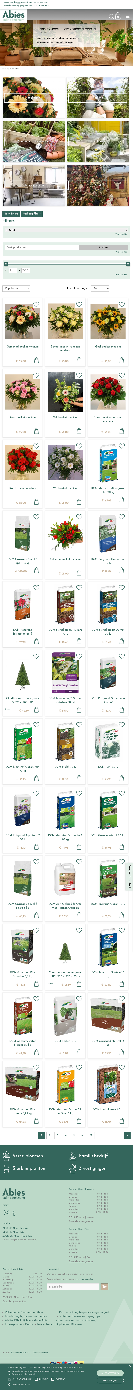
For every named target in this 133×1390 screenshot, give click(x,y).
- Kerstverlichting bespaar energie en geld (83, 1312)
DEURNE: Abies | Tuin (13, 1232)
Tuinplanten (61, 1324)
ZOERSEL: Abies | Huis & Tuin (17, 1236)
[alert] (66, 1377)
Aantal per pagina (77, 288)
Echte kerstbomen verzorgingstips (79, 1316)
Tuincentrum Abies (20, 1353)
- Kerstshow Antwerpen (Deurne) (75, 1320)
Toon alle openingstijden (81, 1221)
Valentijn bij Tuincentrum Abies (24, 1312)
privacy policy (87, 1279)
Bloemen (76, 1324)
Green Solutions (40, 1353)
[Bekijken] (119, 15)
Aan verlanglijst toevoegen (36, 304)
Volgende (127, 1135)
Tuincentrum (44, 1324)
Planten (29, 1324)
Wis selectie (121, 234)
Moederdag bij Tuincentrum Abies (26, 1316)
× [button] (130, 1366)
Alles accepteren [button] (110, 1373)
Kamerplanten (14, 1324)
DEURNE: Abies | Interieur (15, 1228)
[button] (21, 1379)
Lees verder (30, 1374)
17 (91, 1135)
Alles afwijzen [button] (110, 1380)
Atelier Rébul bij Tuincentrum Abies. (27, 1320)
